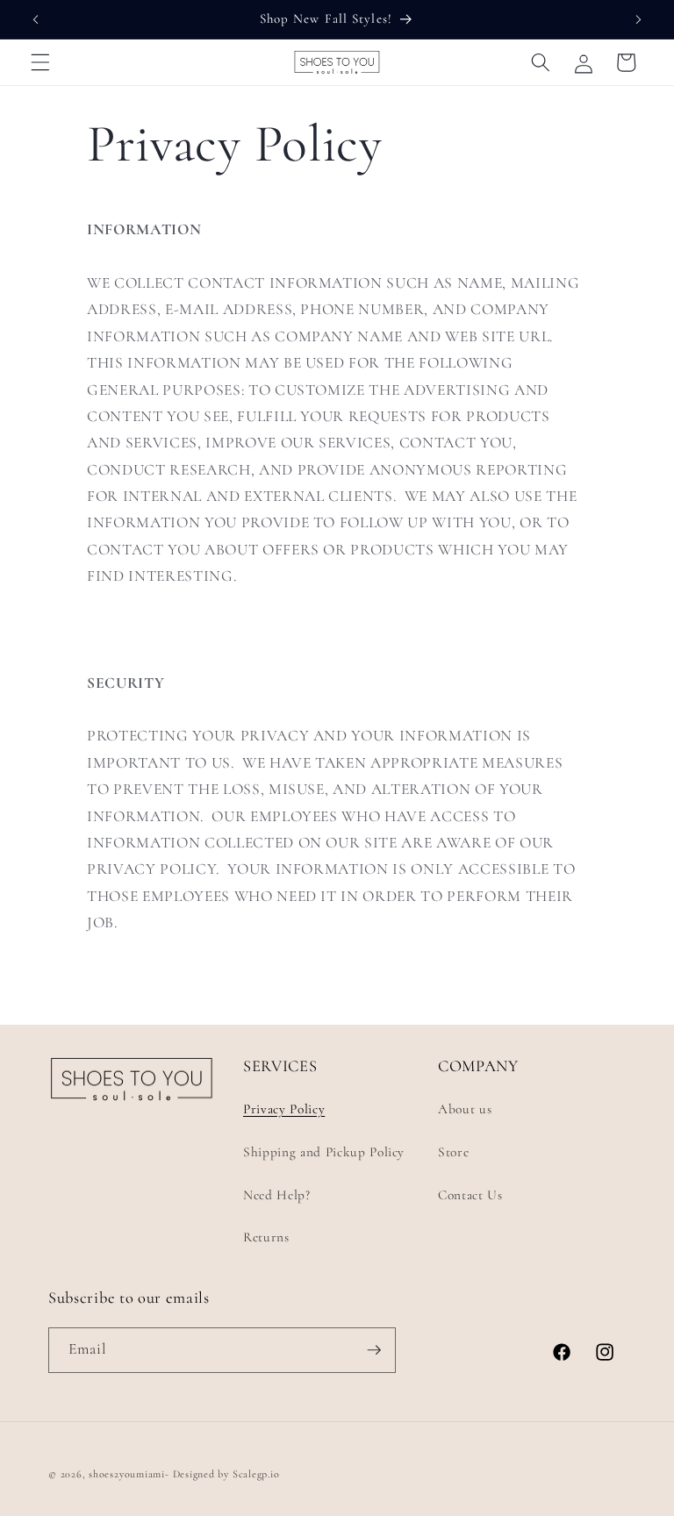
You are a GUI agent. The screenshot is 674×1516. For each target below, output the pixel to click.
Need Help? (277, 1195)
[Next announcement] (638, 19)
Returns (266, 1237)
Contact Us (470, 1195)
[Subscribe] (374, 1350)
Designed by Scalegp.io (226, 1474)
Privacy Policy (284, 1109)
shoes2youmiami (127, 1474)
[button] (40, 62)
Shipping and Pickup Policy (324, 1152)
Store (453, 1152)
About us (464, 1109)
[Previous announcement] (36, 19)
